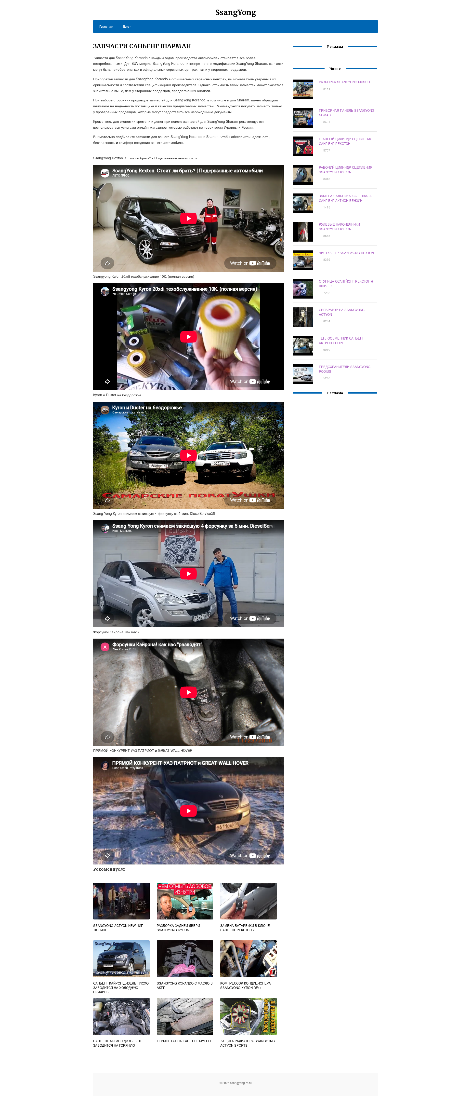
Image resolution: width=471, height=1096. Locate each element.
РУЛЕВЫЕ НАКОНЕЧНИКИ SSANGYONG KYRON (339, 226)
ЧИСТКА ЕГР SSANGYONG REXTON (346, 252)
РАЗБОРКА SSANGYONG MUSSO (344, 82)
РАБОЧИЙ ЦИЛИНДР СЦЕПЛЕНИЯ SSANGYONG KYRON (345, 169)
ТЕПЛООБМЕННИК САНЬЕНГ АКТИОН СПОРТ (341, 340)
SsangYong (235, 12)
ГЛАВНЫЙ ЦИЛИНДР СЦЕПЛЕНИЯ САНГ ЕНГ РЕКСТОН (345, 141)
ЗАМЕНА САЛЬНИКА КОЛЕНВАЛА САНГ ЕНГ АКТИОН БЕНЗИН (345, 198)
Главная (106, 26)
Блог (127, 26)
